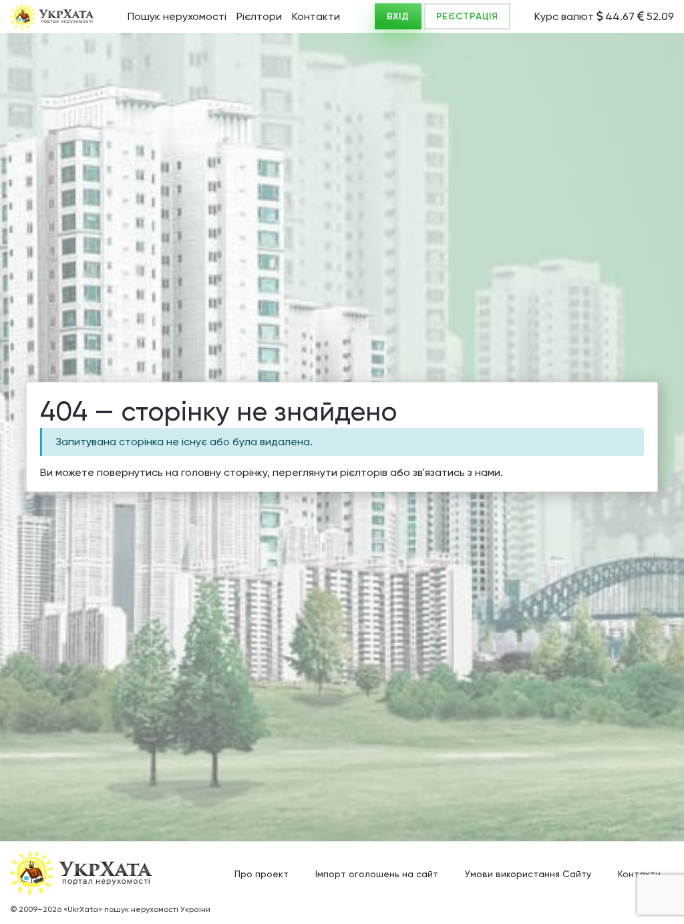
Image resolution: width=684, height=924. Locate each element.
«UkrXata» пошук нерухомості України (136, 909)
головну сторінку (224, 472)
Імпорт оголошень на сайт (376, 874)
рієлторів (363, 472)
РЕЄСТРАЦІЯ (467, 16)
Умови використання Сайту (528, 874)
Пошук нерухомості (177, 16)
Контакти (316, 16)
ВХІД (398, 16)
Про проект (261, 874)
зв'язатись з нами (456, 472)
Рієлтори (259, 16)
